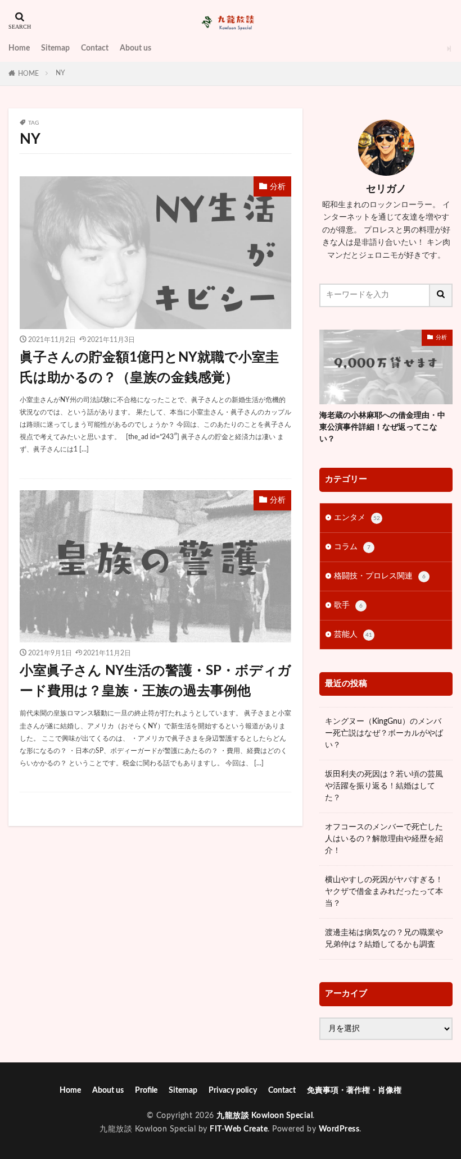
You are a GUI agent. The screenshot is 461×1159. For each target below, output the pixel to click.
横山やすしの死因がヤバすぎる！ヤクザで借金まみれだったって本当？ (384, 891)
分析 (278, 187)
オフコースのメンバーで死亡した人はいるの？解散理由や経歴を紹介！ (384, 839)
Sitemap (55, 48)
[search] (441, 295)
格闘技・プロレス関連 (380, 576)
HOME (28, 73)
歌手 (348, 605)
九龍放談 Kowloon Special (264, 1116)
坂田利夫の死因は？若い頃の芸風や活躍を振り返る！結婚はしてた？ (384, 786)
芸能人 (353, 634)
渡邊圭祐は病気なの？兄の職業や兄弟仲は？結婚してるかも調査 (384, 938)
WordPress (339, 1129)
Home (19, 48)
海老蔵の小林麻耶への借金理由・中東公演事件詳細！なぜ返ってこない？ (382, 427)
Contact (95, 48)
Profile (146, 1090)
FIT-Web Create (239, 1129)
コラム (352, 547)
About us (135, 48)
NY (60, 73)
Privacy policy (233, 1090)
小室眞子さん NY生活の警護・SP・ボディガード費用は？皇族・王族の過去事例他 (155, 681)
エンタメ (357, 518)
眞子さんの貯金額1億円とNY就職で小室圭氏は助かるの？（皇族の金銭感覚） (149, 368)
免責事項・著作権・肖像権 (354, 1090)
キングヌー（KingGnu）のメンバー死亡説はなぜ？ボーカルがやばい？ (384, 733)
